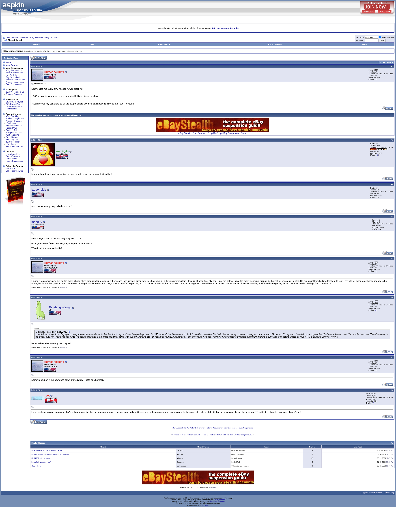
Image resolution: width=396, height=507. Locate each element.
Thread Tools (385, 62)
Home (8, 38)
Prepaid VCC (11, 128)
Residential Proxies (217, 502)
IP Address (11, 123)
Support (364, 493)
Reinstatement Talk (14, 146)
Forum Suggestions (14, 161)
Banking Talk (11, 130)
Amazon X (10, 168)
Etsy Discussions (14, 84)
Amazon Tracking (14, 121)
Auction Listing (12, 135)
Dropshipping (11, 137)
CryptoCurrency (13, 156)
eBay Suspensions (52, 38)
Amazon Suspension (15, 82)
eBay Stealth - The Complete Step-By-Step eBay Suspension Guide (212, 133)
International (11, 109)
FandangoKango (60, 307)
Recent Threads (275, 44)
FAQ (92, 44)
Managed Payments (15, 118)
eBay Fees (11, 144)
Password (359, 40)
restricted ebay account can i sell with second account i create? (196, 435)
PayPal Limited (12, 77)
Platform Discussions (20, 38)
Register (36, 44)
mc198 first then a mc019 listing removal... (237, 435)
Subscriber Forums (14, 171)
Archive (386, 493)
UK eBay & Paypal (14, 102)
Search (364, 44)
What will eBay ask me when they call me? (47, 450)
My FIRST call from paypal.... (42, 458)
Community (163, 44)
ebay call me (36, 466)
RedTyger (205, 505)
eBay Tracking (12, 116)
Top (392, 493)
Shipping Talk (12, 139)
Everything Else (13, 154)
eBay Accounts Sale (15, 92)
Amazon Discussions (15, 80)
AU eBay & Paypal (14, 104)
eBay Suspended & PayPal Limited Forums (188, 428)
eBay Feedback (13, 142)
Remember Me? (388, 37)
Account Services (14, 94)
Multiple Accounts (14, 132)
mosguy (36, 222)
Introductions (11, 159)
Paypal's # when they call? (41, 462)
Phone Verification (14, 125)
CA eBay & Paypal (14, 106)
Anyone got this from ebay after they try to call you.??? (51, 454)
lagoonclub (38, 189)
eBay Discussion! (36, 38)
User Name (360, 37)
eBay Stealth (220, 500)
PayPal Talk (11, 75)
